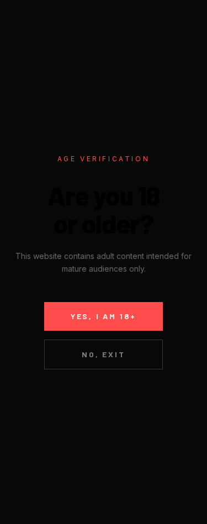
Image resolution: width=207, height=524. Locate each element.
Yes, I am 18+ (103, 316)
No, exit (103, 354)
